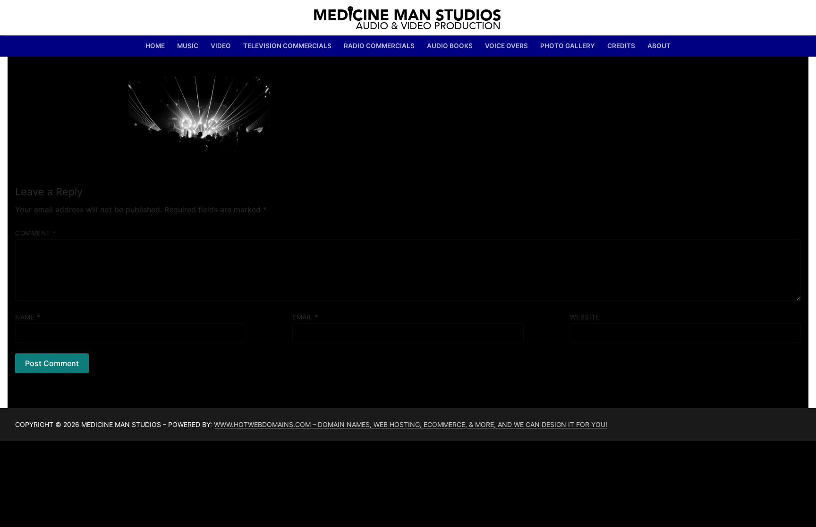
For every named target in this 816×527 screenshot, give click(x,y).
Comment (35, 233)
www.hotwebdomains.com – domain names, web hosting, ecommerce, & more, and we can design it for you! (410, 424)
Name (27, 317)
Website (585, 317)
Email (305, 317)
